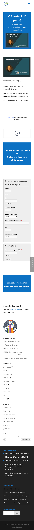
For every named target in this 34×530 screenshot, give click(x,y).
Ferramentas (8, 381)
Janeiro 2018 (7, 411)
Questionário (22, 499)
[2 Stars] (5, 80)
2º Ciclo (11, 489)
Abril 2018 (7, 407)
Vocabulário (26, 503)
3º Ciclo (17, 489)
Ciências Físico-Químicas (10, 492)
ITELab (5, 388)
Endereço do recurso (11, 234)
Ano (6, 227)
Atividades (7, 367)
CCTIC (20, 27)
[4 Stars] (8, 80)
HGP (22, 496)
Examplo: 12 (8, 255)
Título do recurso (10, 207)
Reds (20, 30)
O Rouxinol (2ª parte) (10, 345)
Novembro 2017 (9, 418)
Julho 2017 (7, 429)
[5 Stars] (10, 80)
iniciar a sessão (14, 310)
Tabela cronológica (16, 503)
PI (4, 395)
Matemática (7, 499)
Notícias (15, 30)
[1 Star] (4, 80)
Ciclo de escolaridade (11, 214)
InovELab (17, 24)
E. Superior (7, 496)
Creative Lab (7, 374)
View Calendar (25, 439)
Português (14, 499)
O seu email (8, 203)
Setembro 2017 (9, 422)
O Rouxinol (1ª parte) (10, 348)
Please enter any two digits (13, 250)
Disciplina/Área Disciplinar (13, 221)
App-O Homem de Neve (11, 341)
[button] (5, 439)
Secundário (7, 503)
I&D (24, 27)
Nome (7, 188)
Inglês (26, 496)
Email (7, 198)
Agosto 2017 (7, 425)
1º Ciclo (6, 489)
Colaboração (21, 492)
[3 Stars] (7, 80)
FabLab (6, 378)
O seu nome (8, 194)
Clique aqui (10, 117)
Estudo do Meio (15, 496)
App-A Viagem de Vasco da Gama (15, 358)
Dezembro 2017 (9, 415)
